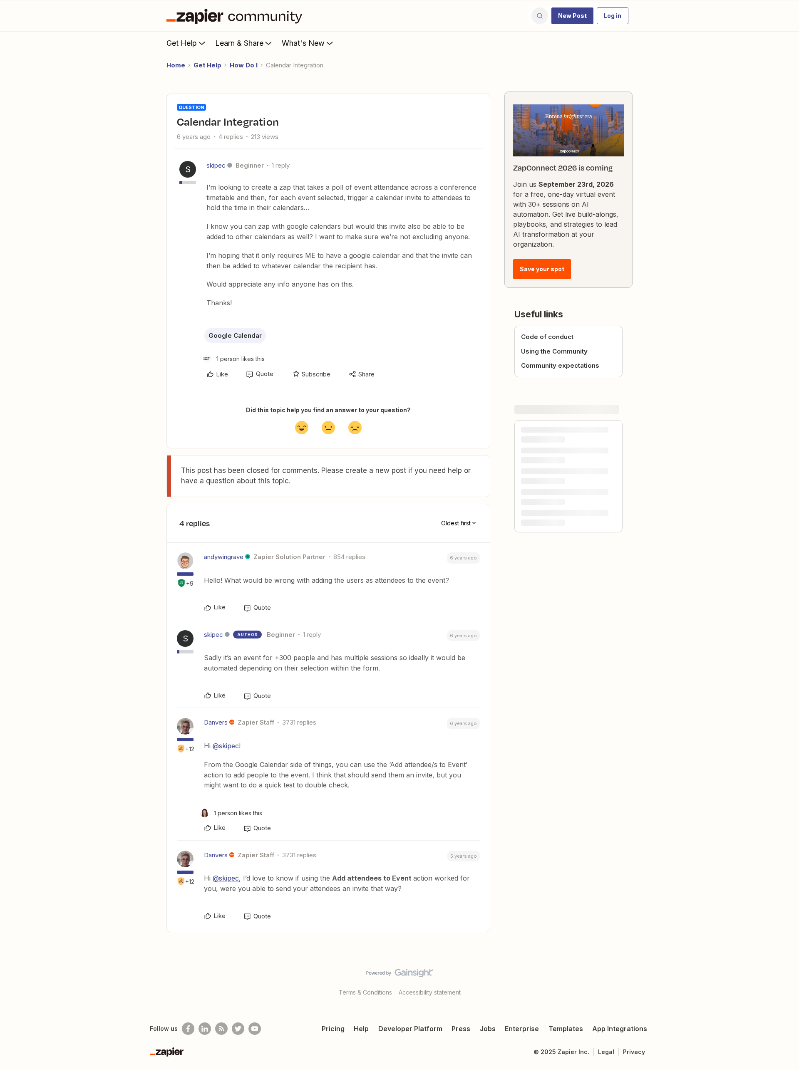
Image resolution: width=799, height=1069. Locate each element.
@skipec (226, 746)
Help (361, 1028)
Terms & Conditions (365, 992)
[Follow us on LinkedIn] (205, 1028)
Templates (565, 1028)
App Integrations (619, 1028)
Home (175, 65)
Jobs (488, 1028)
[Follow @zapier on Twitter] (238, 1028)
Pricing (333, 1028)
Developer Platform (410, 1028)
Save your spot (542, 268)
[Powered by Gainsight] (399, 975)
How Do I (244, 65)
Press (461, 1028)
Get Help (181, 43)
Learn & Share (239, 43)
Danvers (216, 722)
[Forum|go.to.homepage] (236, 15)
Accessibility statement (430, 992)
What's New (303, 43)
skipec (216, 165)
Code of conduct (547, 337)
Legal (606, 1051)
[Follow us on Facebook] (188, 1028)
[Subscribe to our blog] (221, 1028)
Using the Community (554, 351)
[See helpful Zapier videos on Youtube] (254, 1028)
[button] (572, 15)
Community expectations (560, 365)
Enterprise (522, 1028)
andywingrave (223, 557)
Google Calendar (235, 335)
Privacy (634, 1051)
